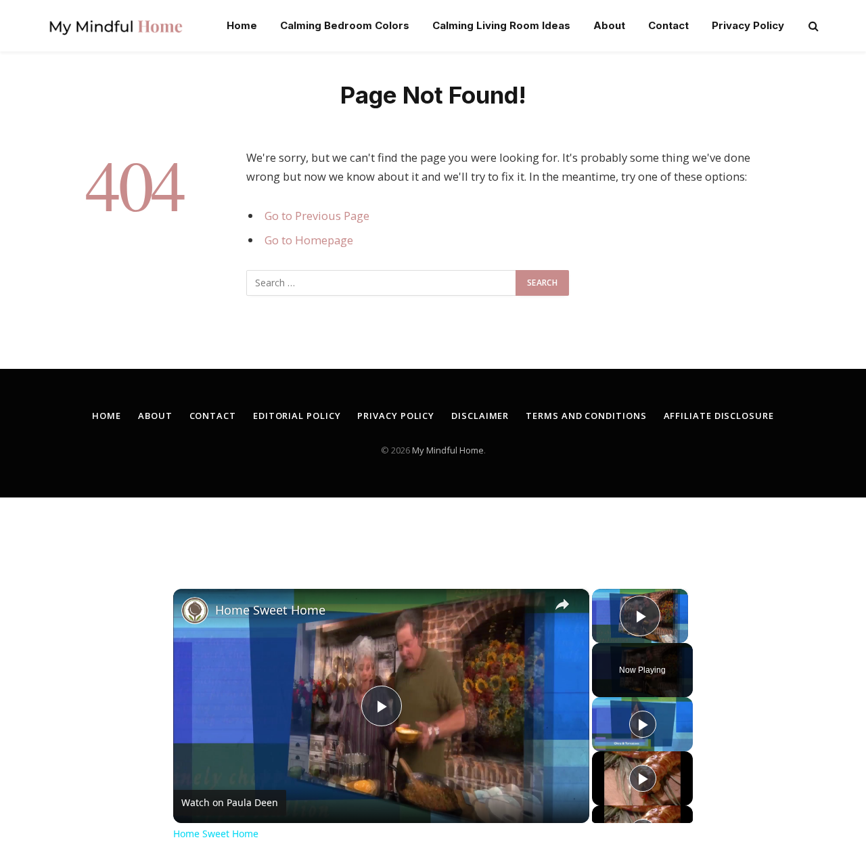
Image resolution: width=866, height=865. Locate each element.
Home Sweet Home (270, 610)
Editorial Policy (297, 415)
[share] (562, 604)
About (609, 25)
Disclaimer (480, 415)
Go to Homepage (309, 240)
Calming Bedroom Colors (344, 25)
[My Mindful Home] (115, 25)
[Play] (642, 724)
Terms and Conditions (586, 415)
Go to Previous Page (317, 215)
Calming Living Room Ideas (501, 25)
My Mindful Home (448, 450)
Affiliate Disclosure (719, 415)
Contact (668, 25)
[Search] (812, 26)
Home (242, 25)
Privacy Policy (748, 25)
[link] (194, 610)
